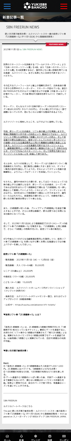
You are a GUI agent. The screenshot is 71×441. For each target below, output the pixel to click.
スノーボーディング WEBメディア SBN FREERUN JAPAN (39, 416)
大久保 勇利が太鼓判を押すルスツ (38, 94)
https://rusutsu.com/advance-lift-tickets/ (35, 304)
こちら (29, 406)
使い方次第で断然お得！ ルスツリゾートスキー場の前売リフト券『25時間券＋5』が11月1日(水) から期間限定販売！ (35, 412)
